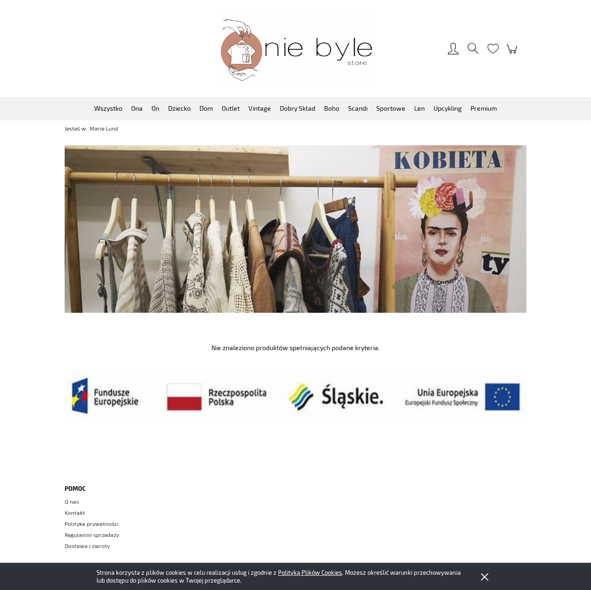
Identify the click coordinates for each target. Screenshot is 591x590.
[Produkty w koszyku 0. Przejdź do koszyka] (513, 53)
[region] (295, 229)
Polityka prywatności (92, 523)
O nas (72, 501)
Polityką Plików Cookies (310, 572)
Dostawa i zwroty (87, 545)
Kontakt (75, 512)
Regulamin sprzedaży (92, 534)
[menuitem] (108, 108)
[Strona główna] (295, 49)
